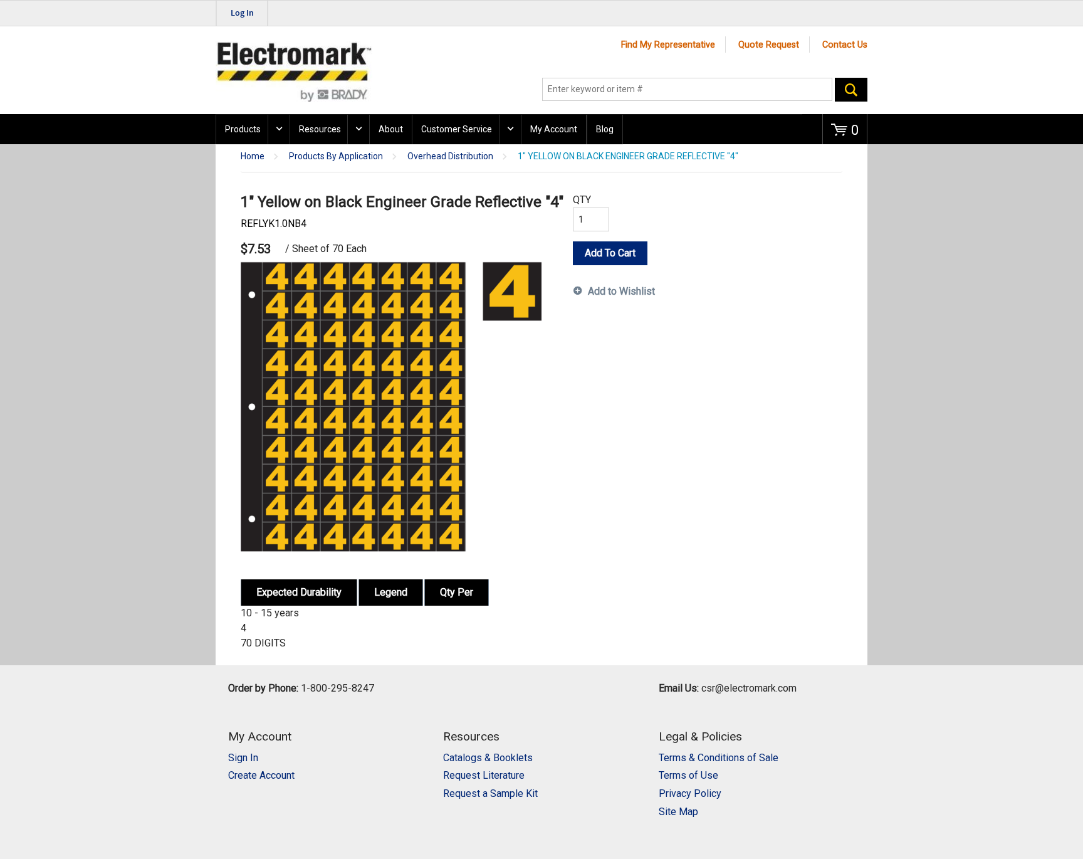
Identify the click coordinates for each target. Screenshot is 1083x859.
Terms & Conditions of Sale (718, 758)
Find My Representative (668, 45)
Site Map (678, 812)
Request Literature (484, 775)
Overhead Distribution (450, 156)
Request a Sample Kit (490, 793)
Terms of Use (688, 775)
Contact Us (844, 45)
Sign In (243, 758)
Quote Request (768, 45)
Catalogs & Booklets (488, 758)
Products (243, 129)
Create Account (261, 775)
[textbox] (687, 90)
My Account (553, 129)
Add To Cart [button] (610, 253)
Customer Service (456, 129)
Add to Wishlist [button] (621, 291)
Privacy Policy (690, 793)
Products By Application (336, 156)
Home (252, 156)
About (391, 129)
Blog (605, 129)
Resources (320, 129)
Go (851, 90)
